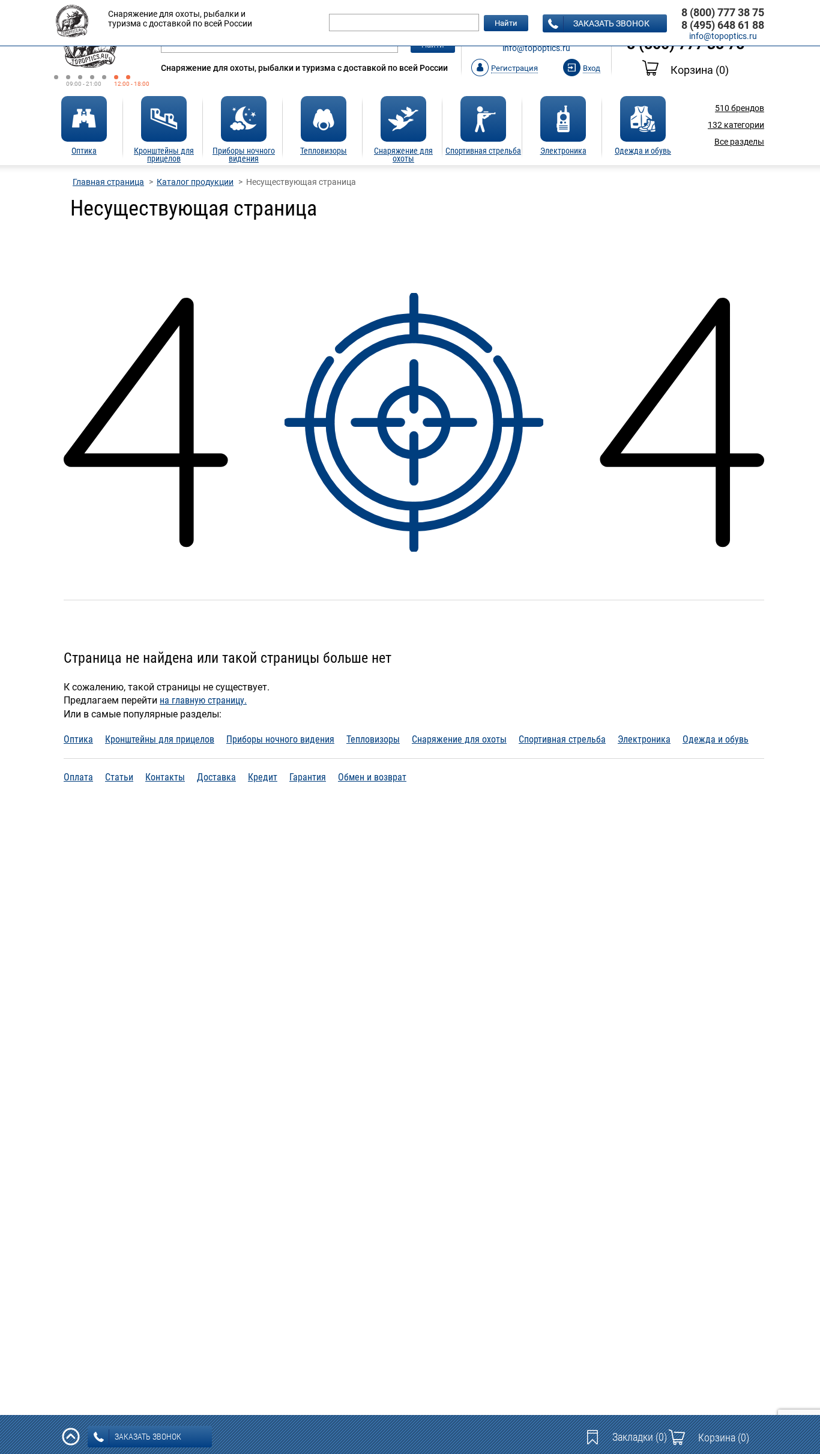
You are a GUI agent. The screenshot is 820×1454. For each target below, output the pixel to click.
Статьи (119, 777)
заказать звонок (611, 23)
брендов (739, 108)
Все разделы (739, 141)
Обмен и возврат (372, 777)
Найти (506, 23)
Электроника (644, 739)
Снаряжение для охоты (459, 739)
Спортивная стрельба (562, 739)
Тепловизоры (373, 739)
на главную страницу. (203, 700)
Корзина (700, 70)
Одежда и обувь (716, 739)
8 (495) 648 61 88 (722, 25)
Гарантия (307, 777)
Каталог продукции (195, 182)
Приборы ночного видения (280, 739)
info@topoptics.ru (536, 48)
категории (736, 125)
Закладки (639, 1437)
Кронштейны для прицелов (159, 739)
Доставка (216, 777)
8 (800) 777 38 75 (722, 12)
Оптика (78, 739)
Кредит (262, 777)
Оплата (78, 777)
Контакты (165, 777)
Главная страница (108, 182)
